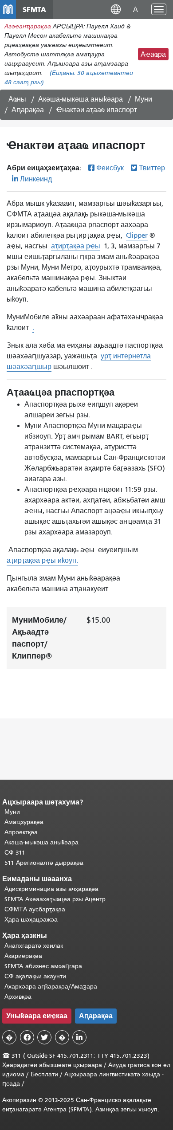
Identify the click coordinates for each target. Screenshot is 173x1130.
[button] (115, 9)
